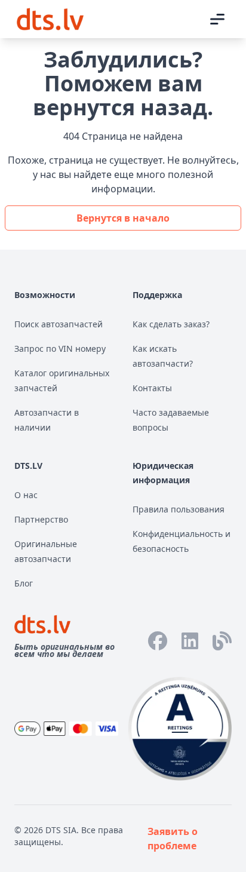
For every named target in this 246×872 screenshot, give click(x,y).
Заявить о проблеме (172, 838)
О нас (26, 495)
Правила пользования (179, 509)
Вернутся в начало (123, 218)
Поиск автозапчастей (58, 324)
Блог (23, 583)
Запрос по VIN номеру (60, 348)
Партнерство (41, 519)
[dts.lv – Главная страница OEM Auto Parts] (50, 19)
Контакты (152, 388)
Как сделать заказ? (171, 324)
